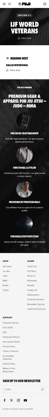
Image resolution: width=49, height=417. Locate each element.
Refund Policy (9, 364)
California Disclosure (36, 309)
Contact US (32, 290)
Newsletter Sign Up (36, 304)
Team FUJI (32, 266)
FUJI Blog (31, 271)
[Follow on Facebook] (4, 400)
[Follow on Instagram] (18, 400)
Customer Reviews (35, 299)
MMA (5, 280)
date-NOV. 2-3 (24, 15)
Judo (5, 276)
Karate (6, 285)
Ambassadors (33, 295)
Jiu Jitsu (6, 271)
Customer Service (11, 323)
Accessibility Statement (8, 357)
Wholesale (32, 280)
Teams (6, 290)
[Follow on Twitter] (11, 400)
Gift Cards (7, 266)
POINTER (29, 409)
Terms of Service (10, 351)
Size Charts (8, 327)
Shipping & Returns (11, 337)
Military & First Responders (9, 370)
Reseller (31, 285)
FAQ (4, 332)
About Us (31, 276)
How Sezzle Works (11, 342)
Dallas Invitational (17, 65)
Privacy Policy (9, 346)
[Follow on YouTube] (25, 400)
